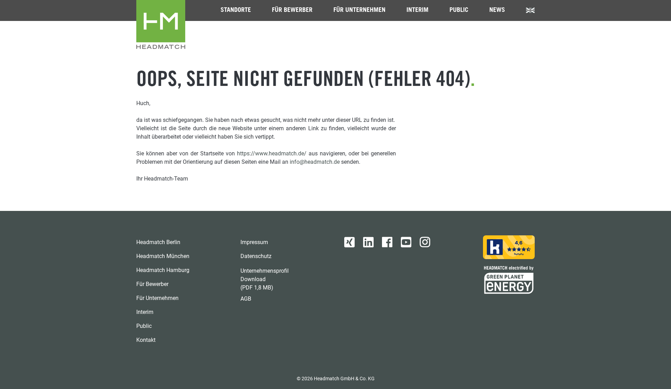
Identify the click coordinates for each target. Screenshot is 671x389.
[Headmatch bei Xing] (349, 242)
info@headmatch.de (315, 162)
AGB (245, 298)
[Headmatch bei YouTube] (406, 242)
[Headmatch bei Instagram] (425, 242)
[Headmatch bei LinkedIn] (368, 242)
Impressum (254, 242)
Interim (417, 10)
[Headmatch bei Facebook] (387, 242)
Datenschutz (256, 256)
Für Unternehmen (359, 10)
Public (458, 10)
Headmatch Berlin (158, 242)
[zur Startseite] (160, 24)
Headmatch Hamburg (162, 270)
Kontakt (146, 340)
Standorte (236, 10)
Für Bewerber (292, 10)
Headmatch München (162, 256)
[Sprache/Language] (530, 10)
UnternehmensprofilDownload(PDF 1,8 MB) (264, 279)
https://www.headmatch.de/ (271, 153)
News (497, 10)
